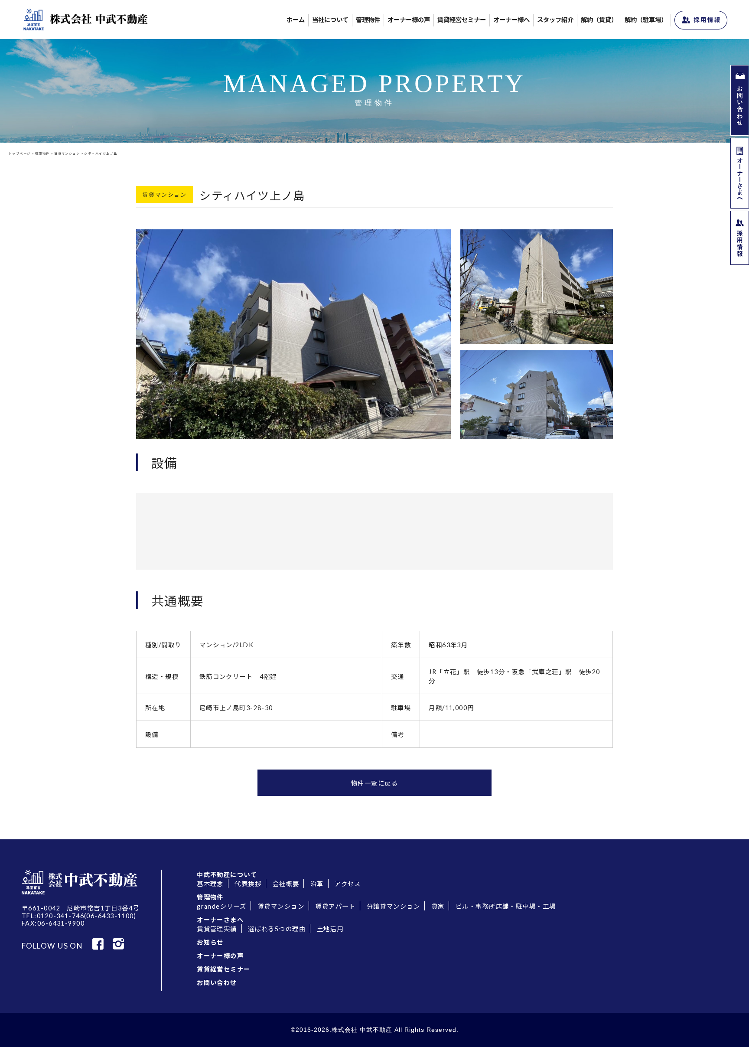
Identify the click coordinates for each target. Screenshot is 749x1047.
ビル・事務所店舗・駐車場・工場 (506, 906)
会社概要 (286, 883)
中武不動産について (227, 874)
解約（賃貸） (599, 19)
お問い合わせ (217, 982)
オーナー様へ (511, 19)
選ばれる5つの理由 (277, 929)
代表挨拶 (247, 883)
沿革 (317, 883)
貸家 (438, 906)
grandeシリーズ (221, 906)
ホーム (296, 19)
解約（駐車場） (646, 19)
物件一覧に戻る (374, 783)
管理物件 (368, 19)
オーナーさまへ (220, 919)
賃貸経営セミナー (461, 19)
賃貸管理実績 (217, 929)
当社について (330, 19)
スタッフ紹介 (555, 19)
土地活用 (330, 929)
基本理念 (210, 883)
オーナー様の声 (409, 19)
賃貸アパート (335, 906)
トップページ (20, 154)
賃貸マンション (67, 154)
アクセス (348, 883)
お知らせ (210, 942)
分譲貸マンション (393, 906)
